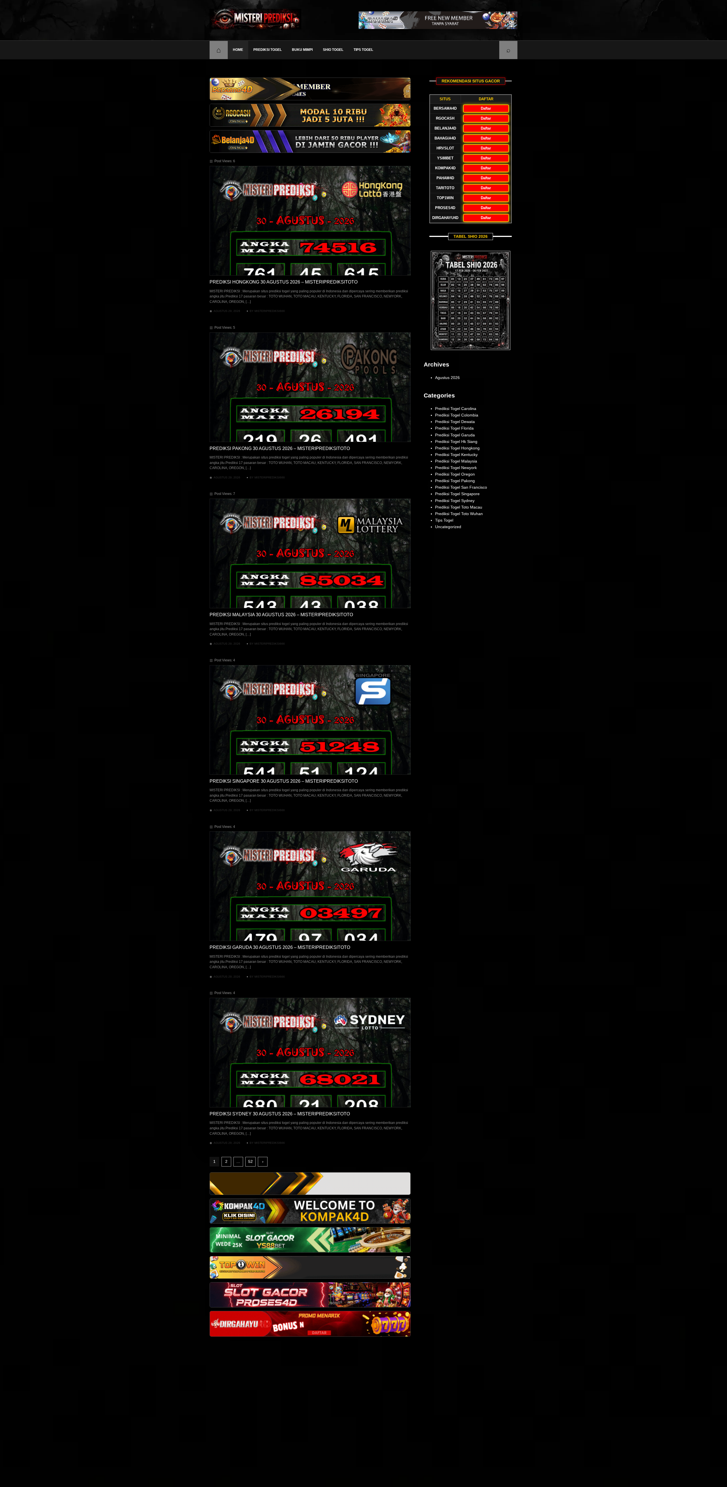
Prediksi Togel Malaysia (456, 461)
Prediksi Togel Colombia (456, 415)
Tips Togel (363, 50)
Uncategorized (448, 526)
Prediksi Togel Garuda (455, 435)
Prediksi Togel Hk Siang (456, 441)
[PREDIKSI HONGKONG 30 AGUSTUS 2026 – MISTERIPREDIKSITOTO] (310, 221)
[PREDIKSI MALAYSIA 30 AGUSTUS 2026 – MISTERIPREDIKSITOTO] (310, 553)
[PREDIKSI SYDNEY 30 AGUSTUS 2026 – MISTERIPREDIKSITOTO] (310, 1052)
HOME (238, 50)
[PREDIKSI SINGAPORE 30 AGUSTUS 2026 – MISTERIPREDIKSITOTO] (310, 720)
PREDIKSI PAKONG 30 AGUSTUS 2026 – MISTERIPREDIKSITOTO (280, 448)
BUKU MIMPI (302, 50)
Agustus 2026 (447, 377)
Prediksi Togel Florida (454, 428)
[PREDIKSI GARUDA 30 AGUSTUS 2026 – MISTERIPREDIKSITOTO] (310, 886)
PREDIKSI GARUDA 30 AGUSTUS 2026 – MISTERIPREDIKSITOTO (280, 947)
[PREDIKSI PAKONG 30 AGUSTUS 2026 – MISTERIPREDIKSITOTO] (310, 387)
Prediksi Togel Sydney (455, 500)
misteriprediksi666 (269, 311)
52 (250, 1161)
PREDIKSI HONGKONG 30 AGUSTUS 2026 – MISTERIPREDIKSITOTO (284, 282)
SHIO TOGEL (333, 50)
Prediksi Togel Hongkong (457, 448)
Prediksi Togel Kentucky (456, 454)
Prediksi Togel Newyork (456, 467)
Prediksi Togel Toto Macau (458, 507)
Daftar (486, 108)
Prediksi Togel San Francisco (461, 487)
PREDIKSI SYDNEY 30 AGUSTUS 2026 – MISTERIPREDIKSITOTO (280, 1113)
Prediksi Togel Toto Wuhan (459, 513)
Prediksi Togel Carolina (455, 408)
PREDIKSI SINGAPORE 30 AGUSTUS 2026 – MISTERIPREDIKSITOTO (284, 781)
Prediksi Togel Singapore (457, 493)
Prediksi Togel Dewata (455, 421)
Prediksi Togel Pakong (455, 480)
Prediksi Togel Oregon (455, 474)
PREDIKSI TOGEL (267, 50)
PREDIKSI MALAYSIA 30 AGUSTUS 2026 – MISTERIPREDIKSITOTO (281, 614)
